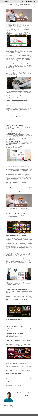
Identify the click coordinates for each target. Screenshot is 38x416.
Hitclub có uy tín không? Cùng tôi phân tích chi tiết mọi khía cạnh (17, 163)
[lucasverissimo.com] (6, 1)
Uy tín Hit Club (33, 1)
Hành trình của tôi (23, 1)
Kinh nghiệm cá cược (28, 1)
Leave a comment (30, 187)
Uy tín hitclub (15, 398)
